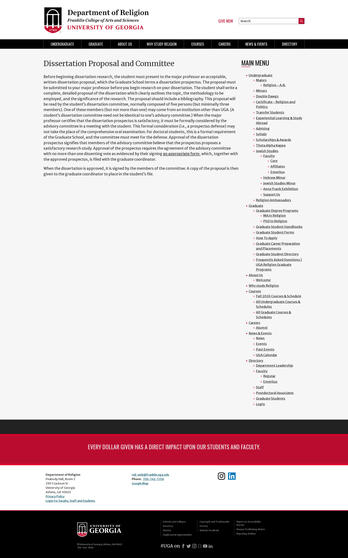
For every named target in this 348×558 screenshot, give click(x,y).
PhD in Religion (275, 221)
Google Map (140, 483)
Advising (263, 128)
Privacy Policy (55, 496)
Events (261, 344)
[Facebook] (183, 546)
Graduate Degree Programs (277, 211)
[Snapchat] (200, 546)
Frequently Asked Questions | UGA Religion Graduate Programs (279, 265)
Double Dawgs (267, 96)
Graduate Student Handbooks (279, 227)
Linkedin (232, 476)
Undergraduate (62, 44)
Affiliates (277, 166)
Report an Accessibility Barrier (248, 523)
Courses (197, 44)
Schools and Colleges (174, 521)
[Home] (107, 18)
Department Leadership (274, 365)
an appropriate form (181, 153)
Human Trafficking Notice (250, 529)
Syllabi (261, 134)
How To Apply (266, 238)
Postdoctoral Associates (275, 393)
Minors (261, 91)
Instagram (221, 476)
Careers (225, 44)
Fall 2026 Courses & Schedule (278, 296)
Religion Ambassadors (273, 200)
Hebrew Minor (274, 178)
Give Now (225, 21)
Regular (269, 376)
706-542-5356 (153, 479)
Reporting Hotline (246, 533)
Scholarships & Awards (273, 140)
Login (260, 404)
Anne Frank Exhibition (280, 189)
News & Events (256, 44)
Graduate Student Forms (275, 232)
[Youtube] (205, 546)
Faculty (269, 156)
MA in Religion (274, 215)
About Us (125, 44)
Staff (260, 387)
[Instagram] (194, 546)
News (260, 338)
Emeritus (277, 172)
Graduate (96, 44)
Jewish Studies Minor (279, 183)
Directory (289, 44)
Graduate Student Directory (277, 254)
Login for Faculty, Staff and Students (70, 501)
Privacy (204, 526)
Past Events (265, 349)
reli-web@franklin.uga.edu (150, 474)
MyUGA (167, 530)
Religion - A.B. (274, 85)
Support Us (271, 194)
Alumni (262, 328)
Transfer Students (270, 112)
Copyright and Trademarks (214, 521)
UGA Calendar (266, 355)
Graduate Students (270, 398)
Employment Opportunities (177, 534)
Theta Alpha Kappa (270, 145)
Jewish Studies (267, 151)
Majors (261, 80)
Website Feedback (209, 530)
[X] (189, 546)
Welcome (263, 280)
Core (273, 161)
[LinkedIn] (210, 546)
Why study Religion (162, 44)
